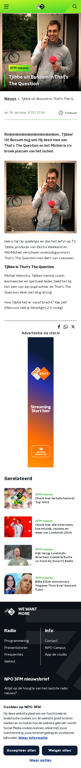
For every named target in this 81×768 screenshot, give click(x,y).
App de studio (56, 654)
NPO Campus (55, 647)
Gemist (9, 661)
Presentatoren (16, 647)
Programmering (16, 641)
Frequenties (13, 654)
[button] (6, 7)
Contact (51, 641)
